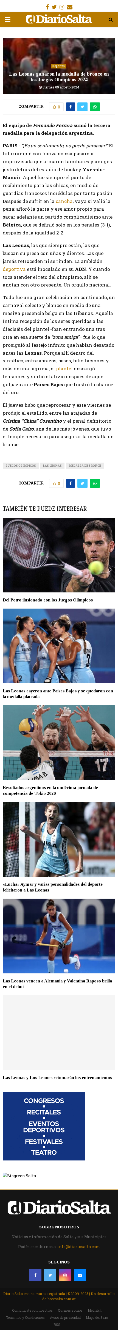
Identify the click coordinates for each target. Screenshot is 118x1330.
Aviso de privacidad (65, 1317)
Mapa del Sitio (97, 1317)
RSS (57, 1324)
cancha (64, 201)
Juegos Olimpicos (20, 466)
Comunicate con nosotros (32, 1310)
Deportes (58, 66)
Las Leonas (52, 466)
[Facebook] (35, 1275)
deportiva (14, 269)
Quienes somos (70, 1310)
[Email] (80, 1275)
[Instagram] (65, 1275)
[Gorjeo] (50, 1275)
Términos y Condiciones (25, 1317)
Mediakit (95, 1310)
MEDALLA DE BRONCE (85, 466)
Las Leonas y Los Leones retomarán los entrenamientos (57, 1077)
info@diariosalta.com (78, 1246)
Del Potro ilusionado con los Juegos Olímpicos (48, 600)
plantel (64, 368)
